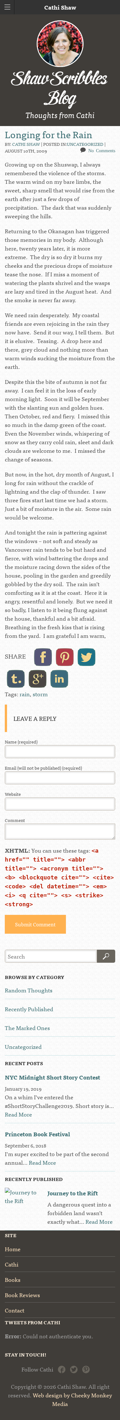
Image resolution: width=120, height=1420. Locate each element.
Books (12, 1279)
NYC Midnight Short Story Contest (52, 1077)
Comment (15, 820)
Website (13, 794)
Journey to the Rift (72, 1193)
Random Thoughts (28, 990)
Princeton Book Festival (37, 1134)
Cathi (11, 1264)
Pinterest (86, 1368)
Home (12, 1248)
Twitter (73, 1368)
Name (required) (21, 741)
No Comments (101, 150)
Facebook (61, 1368)
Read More (18, 1114)
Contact (14, 1310)
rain (25, 694)
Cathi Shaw (26, 143)
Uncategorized (85, 143)
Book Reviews (22, 1294)
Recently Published (29, 1008)
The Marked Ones (27, 1027)
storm (40, 694)
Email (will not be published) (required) (43, 768)
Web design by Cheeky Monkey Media (72, 1399)
